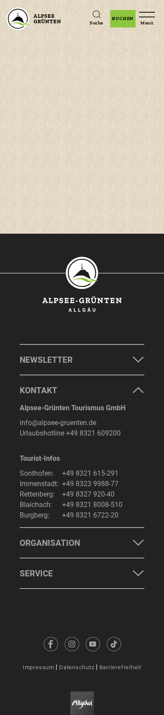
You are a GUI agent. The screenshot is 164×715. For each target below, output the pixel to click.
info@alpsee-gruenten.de (58, 423)
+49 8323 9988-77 (90, 484)
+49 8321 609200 (93, 433)
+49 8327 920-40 (88, 494)
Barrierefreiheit (120, 667)
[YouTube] (93, 644)
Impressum (38, 667)
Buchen (122, 18)
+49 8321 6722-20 (90, 515)
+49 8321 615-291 (90, 473)
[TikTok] (114, 644)
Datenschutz (76, 667)
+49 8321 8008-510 (92, 504)
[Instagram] (72, 644)
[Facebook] (51, 644)
